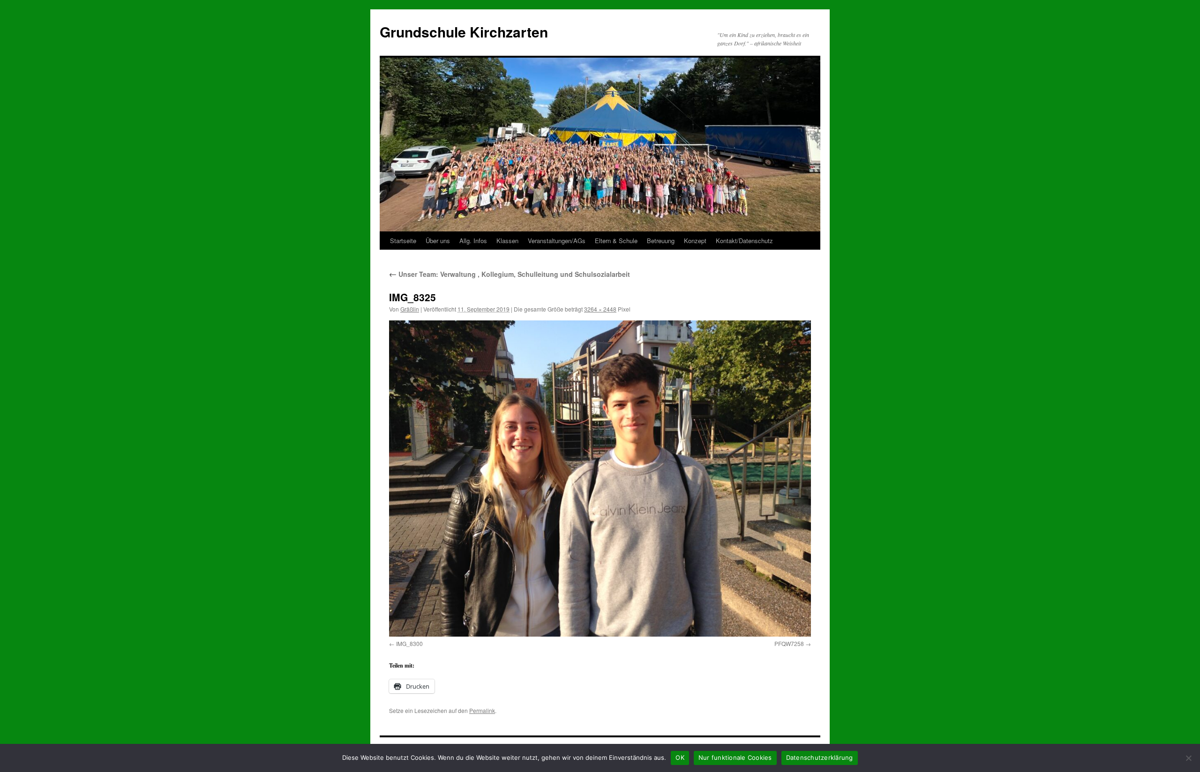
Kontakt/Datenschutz (744, 240)
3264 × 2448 (600, 309)
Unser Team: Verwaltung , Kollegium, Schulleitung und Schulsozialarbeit (509, 274)
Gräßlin (409, 309)
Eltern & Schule (616, 240)
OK (679, 757)
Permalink (482, 710)
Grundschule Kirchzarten (464, 32)
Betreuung (661, 240)
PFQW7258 (789, 643)
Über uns (438, 240)
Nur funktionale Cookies (735, 757)
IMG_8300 (409, 643)
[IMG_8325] (600, 478)
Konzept (695, 240)
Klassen (507, 240)
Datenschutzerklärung (819, 757)
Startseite (403, 240)
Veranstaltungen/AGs (556, 240)
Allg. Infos (473, 240)
